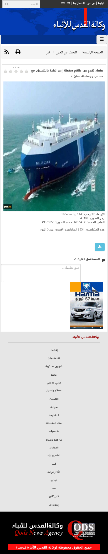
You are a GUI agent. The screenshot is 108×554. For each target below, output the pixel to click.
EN (63, 3)
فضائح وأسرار (54, 390)
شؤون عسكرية (53, 366)
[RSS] (6, 52)
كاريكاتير (54, 496)
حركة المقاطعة (54, 423)
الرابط (101, 3)
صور (54, 488)
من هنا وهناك (54, 439)
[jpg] (100, 247)
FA (69, 3)
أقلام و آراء (53, 455)
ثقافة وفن (54, 358)
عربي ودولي (54, 382)
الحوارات (53, 447)
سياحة (54, 407)
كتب (54, 464)
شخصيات (54, 431)
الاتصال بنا (79, 3)
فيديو (54, 480)
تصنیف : (16, 67)
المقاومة (54, 415)
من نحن (91, 3)
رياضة (54, 374)
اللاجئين (54, 399)
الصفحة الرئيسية (92, 52)
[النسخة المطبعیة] (18, 52)
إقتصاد (54, 350)
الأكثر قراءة (53, 472)
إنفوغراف (54, 504)
